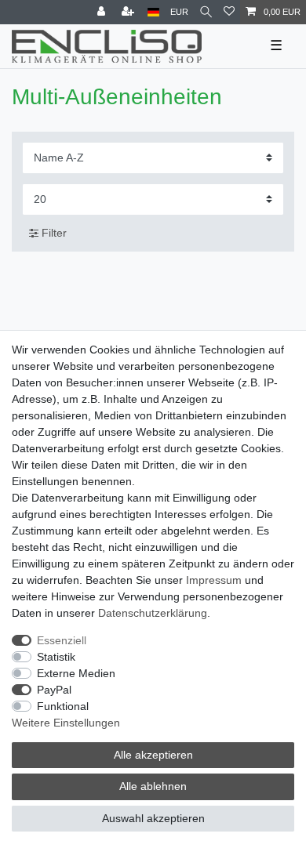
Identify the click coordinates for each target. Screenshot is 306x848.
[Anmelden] (103, 12)
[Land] (153, 12)
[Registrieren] (129, 12)
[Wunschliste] (229, 12)
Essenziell (61, 640)
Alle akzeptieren (153, 754)
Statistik (56, 656)
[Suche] (206, 12)
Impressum (214, 580)
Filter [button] (54, 232)
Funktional (63, 706)
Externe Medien (76, 673)
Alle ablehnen (153, 786)
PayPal (54, 689)
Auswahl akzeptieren (153, 818)
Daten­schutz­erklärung (152, 613)
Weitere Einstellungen (66, 722)
